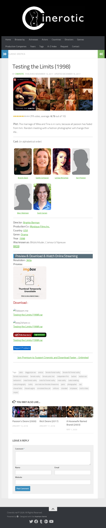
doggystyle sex (30, 372)
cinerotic (19, 74)
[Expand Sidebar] (4, 54)
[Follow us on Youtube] (51, 521)
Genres (80, 39)
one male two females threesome (47, 384)
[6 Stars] (22, 116)
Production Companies (15, 46)
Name (17, 467)
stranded (64, 388)
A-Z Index (52, 46)
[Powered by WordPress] (17, 516)
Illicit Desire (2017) (48, 421)
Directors (69, 39)
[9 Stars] (27, 116)
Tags (41, 46)
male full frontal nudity (47, 380)
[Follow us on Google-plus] (46, 521)
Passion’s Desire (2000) (24, 421)
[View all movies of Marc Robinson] (23, 209)
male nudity (62, 380)
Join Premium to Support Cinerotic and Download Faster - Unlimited (53, 357)
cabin (21, 372)
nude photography (19, 384)
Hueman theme (41, 516)
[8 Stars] (25, 116)
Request (64, 46)
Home (8, 39)
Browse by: (20, 39)
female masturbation (20, 376)
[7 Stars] (24, 116)
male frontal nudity (30, 380)
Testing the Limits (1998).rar (28, 314)
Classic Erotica (16, 54)
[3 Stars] (17, 116)
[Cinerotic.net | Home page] (53, 18)
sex (80, 384)
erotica (40, 372)
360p (29, 260)
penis (63, 384)
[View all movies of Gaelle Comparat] (42, 173)
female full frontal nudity (71, 372)
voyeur (15, 392)
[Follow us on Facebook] (36, 521)
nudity (30, 384)
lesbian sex (83, 376)
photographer (72, 384)
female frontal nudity (53, 372)
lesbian (73, 376)
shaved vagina (30, 388)
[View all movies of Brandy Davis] (23, 173)
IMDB (16, 246)
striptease (73, 388)
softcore (56, 388)
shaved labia (17, 388)
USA (25, 230)
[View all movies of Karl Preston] (81, 173)
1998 (22, 238)
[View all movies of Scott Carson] (42, 209)
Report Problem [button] (22, 348)
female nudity (35, 376)
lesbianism (17, 380)
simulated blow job (43, 388)
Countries (56, 39)
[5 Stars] (21, 116)
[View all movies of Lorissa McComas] (61, 173)
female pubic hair (49, 376)
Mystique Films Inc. (40, 226)
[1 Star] (14, 116)
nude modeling (73, 380)
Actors (45, 39)
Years (32, 46)
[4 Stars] (19, 116)
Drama (24, 234)
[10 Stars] (29, 116)
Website (18, 477)
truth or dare (84, 388)
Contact (75, 46)
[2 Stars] (16, 116)
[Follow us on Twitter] (31, 521)
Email (57, 467)
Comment (20, 449)
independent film (63, 376)
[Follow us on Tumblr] (41, 521)
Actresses (33, 39)
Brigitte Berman (31, 222)
